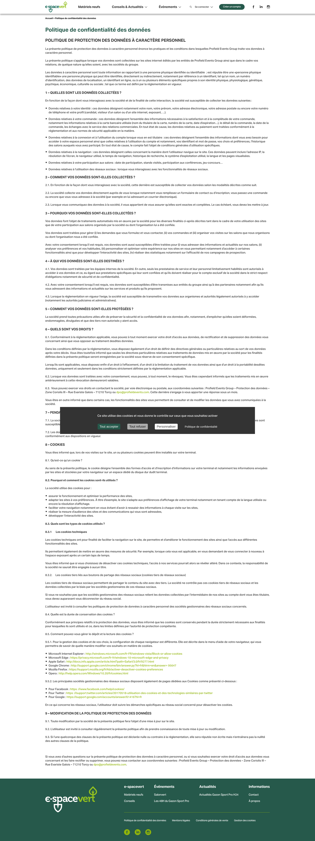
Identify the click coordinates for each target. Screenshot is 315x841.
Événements (171, 7)
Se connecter (202, 7)
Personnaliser (166, 426)
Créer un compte (232, 6)
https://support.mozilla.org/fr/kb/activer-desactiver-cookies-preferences (116, 670)
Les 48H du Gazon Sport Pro (171, 801)
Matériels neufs (89, 7)
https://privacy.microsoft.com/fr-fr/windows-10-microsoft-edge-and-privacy (119, 658)
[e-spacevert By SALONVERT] (71, 799)
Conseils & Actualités (129, 7)
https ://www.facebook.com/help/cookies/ (97, 689)
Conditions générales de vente (212, 820)
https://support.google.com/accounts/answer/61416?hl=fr (104, 697)
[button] (191, 7)
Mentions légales (181, 820)
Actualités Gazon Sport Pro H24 (218, 795)
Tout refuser (137, 426)
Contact (254, 795)
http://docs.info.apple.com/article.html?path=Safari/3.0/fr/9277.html (110, 662)
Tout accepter (109, 426)
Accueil (49, 18)
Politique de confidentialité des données (145, 821)
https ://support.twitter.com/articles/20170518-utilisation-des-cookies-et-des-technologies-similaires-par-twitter (139, 693)
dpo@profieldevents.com (132, 392)
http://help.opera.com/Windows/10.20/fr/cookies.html (93, 674)
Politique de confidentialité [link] (201, 426)
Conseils (129, 801)
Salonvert (160, 795)
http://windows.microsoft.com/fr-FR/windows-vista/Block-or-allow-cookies (134, 654)
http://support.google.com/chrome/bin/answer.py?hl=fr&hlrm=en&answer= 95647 (123, 666)
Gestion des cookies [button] (245, 820)
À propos (254, 801)
